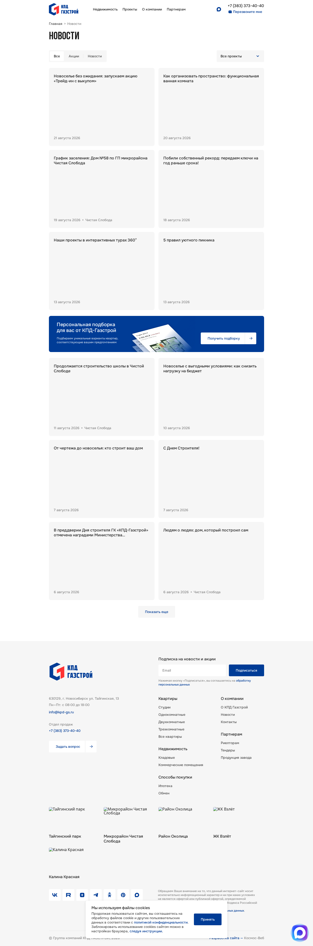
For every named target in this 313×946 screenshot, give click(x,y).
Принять (208, 919)
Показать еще (156, 612)
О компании (152, 9)
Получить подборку (224, 338)
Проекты (130, 9)
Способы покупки (175, 777)
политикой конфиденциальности (161, 922)
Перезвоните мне (247, 12)
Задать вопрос (68, 746)
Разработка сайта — (226, 938)
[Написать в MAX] (300, 933)
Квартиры (167, 698)
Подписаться (246, 670)
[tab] (57, 56)
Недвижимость (105, 9)
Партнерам (231, 734)
